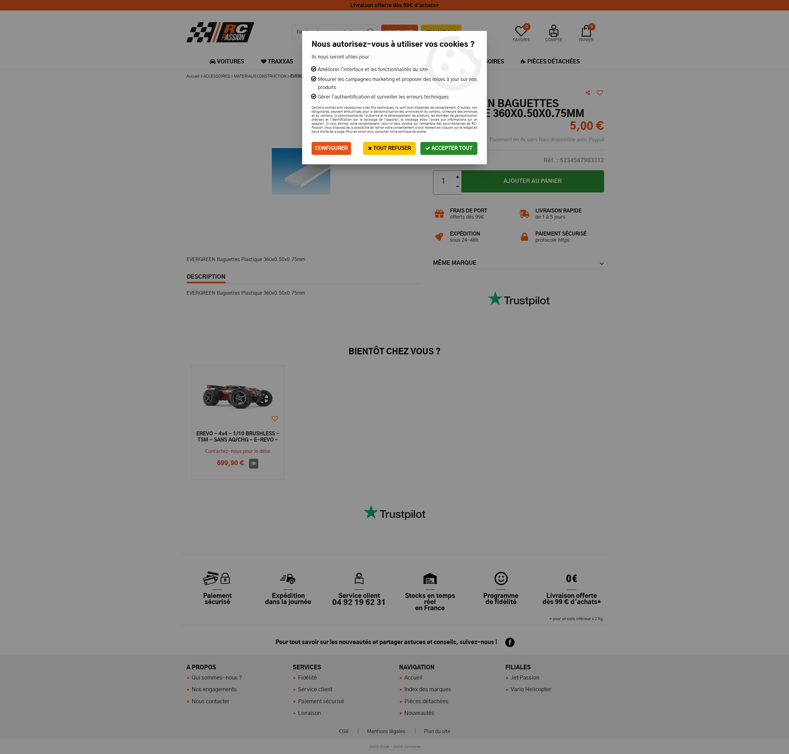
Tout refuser (391, 148)
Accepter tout (451, 148)
